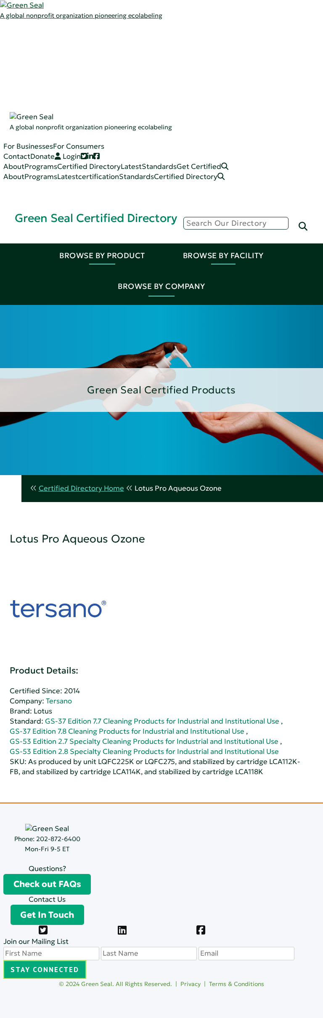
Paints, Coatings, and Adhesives (118, 105)
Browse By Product (102, 255)
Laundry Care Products (104, 125)
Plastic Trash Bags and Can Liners (120, 166)
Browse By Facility (223, 255)
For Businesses (28, 146)
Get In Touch (47, 914)
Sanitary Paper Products (107, 115)
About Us (53, 34)
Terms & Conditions (236, 984)
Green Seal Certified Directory (96, 218)
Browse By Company (161, 286)
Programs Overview (99, 55)
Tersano (59, 701)
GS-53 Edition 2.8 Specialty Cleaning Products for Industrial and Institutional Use (144, 751)
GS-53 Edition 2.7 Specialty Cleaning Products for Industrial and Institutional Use (144, 741)
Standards (55, 65)
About (13, 166)
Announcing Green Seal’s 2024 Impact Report (90, 393)
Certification (87, 85)
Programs (54, 44)
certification (98, 176)
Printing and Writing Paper (110, 156)
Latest (48, 55)
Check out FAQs (47, 884)
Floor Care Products (99, 146)
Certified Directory (32, 106)
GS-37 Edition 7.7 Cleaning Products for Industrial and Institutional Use (162, 721)
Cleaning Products (96, 95)
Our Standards (90, 75)
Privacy (190, 984)
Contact (16, 156)
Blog (73, 65)
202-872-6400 (58, 839)
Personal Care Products (105, 135)
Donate (42, 156)
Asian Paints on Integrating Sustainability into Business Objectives (123, 529)
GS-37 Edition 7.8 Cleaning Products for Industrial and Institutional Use (127, 731)
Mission (78, 44)
